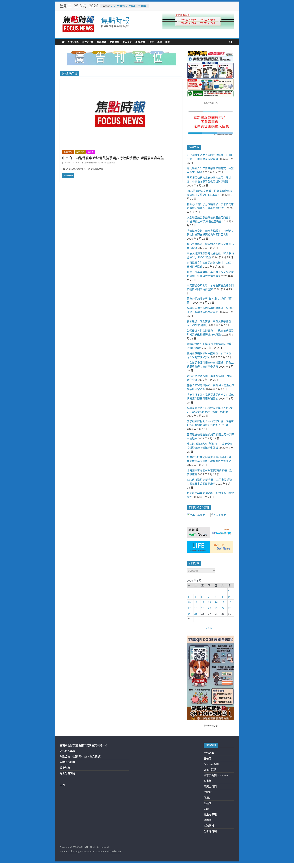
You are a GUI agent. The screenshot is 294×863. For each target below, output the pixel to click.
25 (195, 613)
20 (209, 608)
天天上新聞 (210, 786)
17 (189, 608)
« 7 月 (209, 628)
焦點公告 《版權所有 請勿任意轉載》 (81, 756)
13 (209, 602)
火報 (206, 809)
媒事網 (207, 781)
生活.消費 (127, 42)
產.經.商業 (140, 42)
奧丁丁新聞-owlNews (216, 775)
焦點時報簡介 (67, 762)
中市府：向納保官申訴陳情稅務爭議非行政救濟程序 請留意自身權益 (113, 157)
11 (195, 602)
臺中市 (90, 151)
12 (202, 602)
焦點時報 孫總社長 (92, 162)
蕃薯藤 (207, 758)
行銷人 (207, 797)
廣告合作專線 (67, 751)
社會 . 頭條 (73, 42)
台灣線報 (209, 825)
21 (216, 608)
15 (222, 602)
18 (195, 608)
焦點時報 (115, 20)
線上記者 (65, 768)
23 (229, 608)
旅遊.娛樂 (101, 42)
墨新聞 (207, 803)
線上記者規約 (67, 773)
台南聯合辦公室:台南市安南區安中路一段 (83, 745)
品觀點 (207, 792)
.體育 (151, 42)
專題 (159, 42)
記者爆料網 (210, 831)
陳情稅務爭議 (109, 162)
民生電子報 (210, 814)
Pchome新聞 (211, 764)
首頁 (62, 785)
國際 (167, 42)
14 (216, 602)
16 (229, 602)
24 (189, 613)
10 (189, 602)
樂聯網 (207, 820)
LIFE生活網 (210, 769)
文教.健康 (114, 42)
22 (222, 608)
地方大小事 (87, 42)
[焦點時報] (63, 42)
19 (202, 608)
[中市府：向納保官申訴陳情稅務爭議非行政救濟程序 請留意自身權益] (121, 81)
